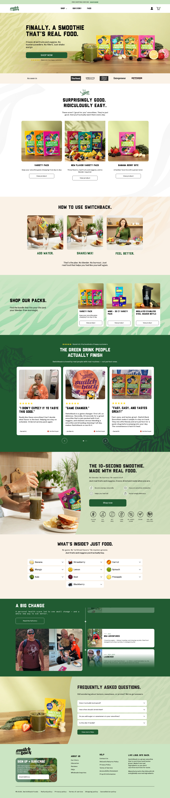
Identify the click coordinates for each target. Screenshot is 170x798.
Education (75, 763)
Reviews (74, 766)
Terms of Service (106, 768)
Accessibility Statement (109, 771)
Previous (64, 441)
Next (105, 441)
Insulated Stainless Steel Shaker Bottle (146, 313)
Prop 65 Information (108, 774)
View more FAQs (88, 732)
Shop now (47, 55)
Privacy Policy (105, 765)
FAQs (73, 769)
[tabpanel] (39, 401)
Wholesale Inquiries (78, 772)
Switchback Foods (30, 792)
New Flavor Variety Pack (85, 165)
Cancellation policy (108, 792)
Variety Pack (41, 165)
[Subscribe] (52, 776)
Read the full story (30, 621)
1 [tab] (83, 440)
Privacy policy (60, 792)
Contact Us (104, 758)
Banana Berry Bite (128, 165)
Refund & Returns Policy (109, 762)
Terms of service (76, 792)
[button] (64, 8)
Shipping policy (91, 792)
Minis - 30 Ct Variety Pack (118, 313)
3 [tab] (86, 440)
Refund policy (46, 792)
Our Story (75, 760)
